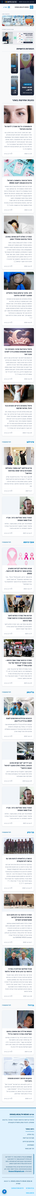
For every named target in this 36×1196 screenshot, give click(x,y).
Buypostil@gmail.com (16, 1171)
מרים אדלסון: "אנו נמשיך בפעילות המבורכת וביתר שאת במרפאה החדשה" (18, 470)
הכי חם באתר (27, 84)
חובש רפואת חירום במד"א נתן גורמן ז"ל (27, 91)
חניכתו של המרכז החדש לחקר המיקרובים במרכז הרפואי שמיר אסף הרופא (19, 618)
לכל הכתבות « (6, 442)
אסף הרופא (28, 542)
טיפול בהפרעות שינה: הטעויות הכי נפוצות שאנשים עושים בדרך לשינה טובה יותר (18, 351)
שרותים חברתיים (28, 1141)
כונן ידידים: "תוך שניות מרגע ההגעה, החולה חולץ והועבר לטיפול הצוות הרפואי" (18, 765)
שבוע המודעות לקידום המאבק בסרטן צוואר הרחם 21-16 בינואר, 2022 (19, 571)
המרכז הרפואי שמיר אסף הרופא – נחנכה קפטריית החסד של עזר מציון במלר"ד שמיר (18, 663)
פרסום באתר (30, 1193)
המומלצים (12, 66)
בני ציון (30, 832)
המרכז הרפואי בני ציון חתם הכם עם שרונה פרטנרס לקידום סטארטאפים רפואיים (19, 917)
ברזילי (31, 1005)
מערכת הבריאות (28, 1138)
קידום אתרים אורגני (17, 1188)
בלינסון (30, 692)
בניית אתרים (30, 1188)
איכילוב (30, 442)
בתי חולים (30, 1134)
